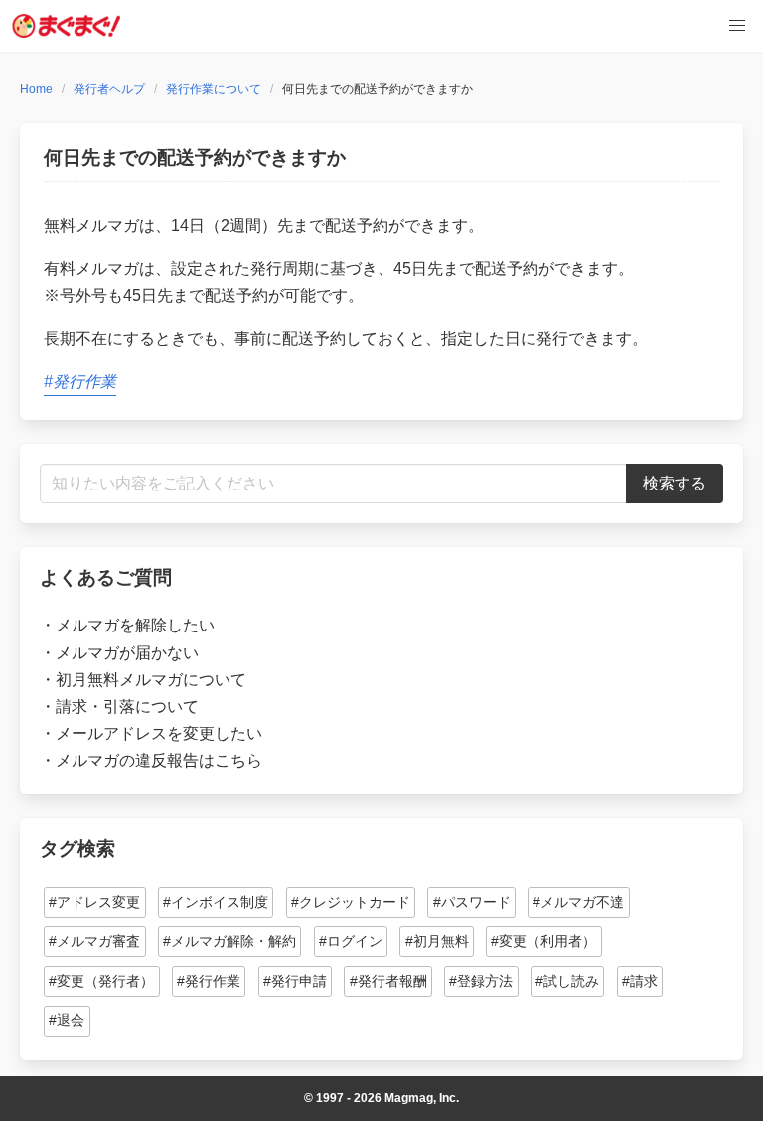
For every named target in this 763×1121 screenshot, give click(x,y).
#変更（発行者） (101, 981)
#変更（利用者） (543, 941)
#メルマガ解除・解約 (229, 941)
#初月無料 (437, 941)
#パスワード (472, 902)
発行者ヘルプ (109, 89)
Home (36, 89)
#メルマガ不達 (578, 902)
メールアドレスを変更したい (159, 733)
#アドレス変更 (94, 902)
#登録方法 (481, 981)
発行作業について (213, 89)
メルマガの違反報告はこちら (159, 760)
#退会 (66, 1020)
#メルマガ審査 (94, 941)
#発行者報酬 (388, 981)
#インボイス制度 (215, 902)
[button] (737, 26)
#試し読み (567, 981)
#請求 (640, 981)
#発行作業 (80, 381)
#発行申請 (295, 981)
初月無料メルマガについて (151, 679)
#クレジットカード (350, 902)
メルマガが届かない (127, 652)
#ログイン (350, 941)
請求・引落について (127, 706)
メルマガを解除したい (135, 625)
